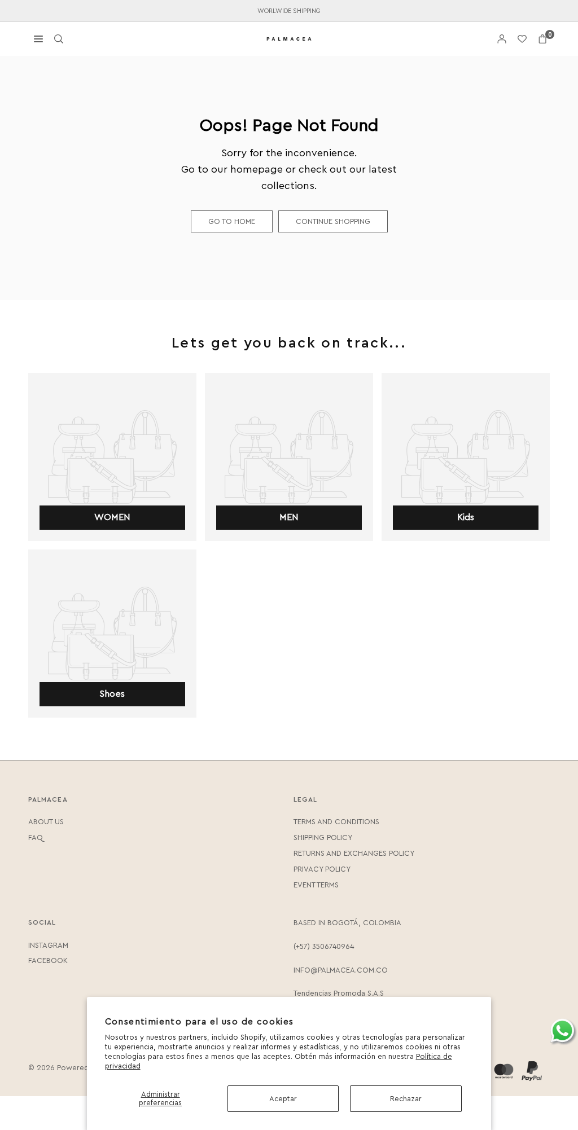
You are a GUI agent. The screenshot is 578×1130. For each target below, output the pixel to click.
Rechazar (406, 1098)
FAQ (35, 837)
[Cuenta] (502, 39)
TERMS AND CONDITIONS (336, 821)
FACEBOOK (48, 960)
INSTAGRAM (48, 945)
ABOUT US (46, 821)
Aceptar (283, 1098)
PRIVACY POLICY (322, 869)
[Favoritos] (522, 39)
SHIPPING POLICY (323, 837)
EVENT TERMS (316, 885)
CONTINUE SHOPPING (333, 221)
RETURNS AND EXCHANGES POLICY (354, 853)
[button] (542, 39)
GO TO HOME (231, 221)
